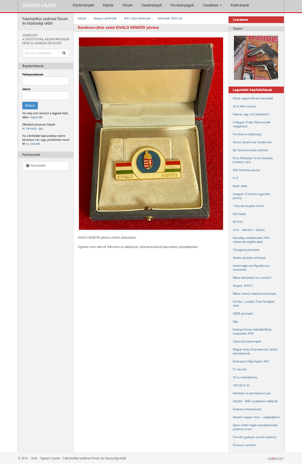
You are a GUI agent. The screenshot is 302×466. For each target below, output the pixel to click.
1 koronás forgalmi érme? (248, 206)
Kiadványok (240, 5)
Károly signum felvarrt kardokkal (253, 98)
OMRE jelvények (243, 313)
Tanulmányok (151, 5)
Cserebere (211, 5)
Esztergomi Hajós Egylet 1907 (251, 361)
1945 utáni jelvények (137, 18)
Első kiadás (239, 214)
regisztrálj (35, 117)
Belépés (30, 105)
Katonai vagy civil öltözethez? (251, 114)
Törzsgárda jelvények (246, 250)
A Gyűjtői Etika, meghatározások (45, 39)
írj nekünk (32, 144)
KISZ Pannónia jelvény (246, 170)
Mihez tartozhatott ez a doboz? (252, 278)
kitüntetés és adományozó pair (252, 393)
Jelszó (26, 89)
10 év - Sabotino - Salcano (249, 230)
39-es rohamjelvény (245, 377)
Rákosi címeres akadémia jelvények (254, 294)
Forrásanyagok (182, 5)
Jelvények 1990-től (169, 18)
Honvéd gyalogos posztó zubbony (255, 437)
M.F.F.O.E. (238, 222)
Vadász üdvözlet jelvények (249, 258)
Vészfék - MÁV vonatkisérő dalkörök (255, 401)
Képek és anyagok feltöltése (41, 43)
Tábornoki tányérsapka (247, 341)
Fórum (127, 5)
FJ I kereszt (239, 369)
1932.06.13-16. (241, 385)
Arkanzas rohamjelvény (247, 409)
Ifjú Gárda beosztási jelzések (250, 150)
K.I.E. (236, 178)
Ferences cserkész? (244, 445)
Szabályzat (30, 35)
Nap (235, 321)
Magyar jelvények (105, 18)
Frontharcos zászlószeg (247, 134)
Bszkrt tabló (240, 186)
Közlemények (83, 5)
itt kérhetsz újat (32, 128)
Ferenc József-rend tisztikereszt (252, 142)
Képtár (108, 5)
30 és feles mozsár (244, 106)
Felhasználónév (32, 74)
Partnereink (38, 166)
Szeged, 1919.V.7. (243, 286)
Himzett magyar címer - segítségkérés (256, 417)
